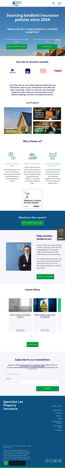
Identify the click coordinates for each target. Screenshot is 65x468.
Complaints (59, 416)
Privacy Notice (32, 369)
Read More (20, 329)
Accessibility (58, 430)
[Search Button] (54, 3)
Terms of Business (57, 410)
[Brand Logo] (17, 3)
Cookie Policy (58, 413)
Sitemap (60, 418)
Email (8, 378)
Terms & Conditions (15, 446)
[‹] (4, 316)
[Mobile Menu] (59, 3)
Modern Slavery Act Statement (57, 422)
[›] (61, 316)
